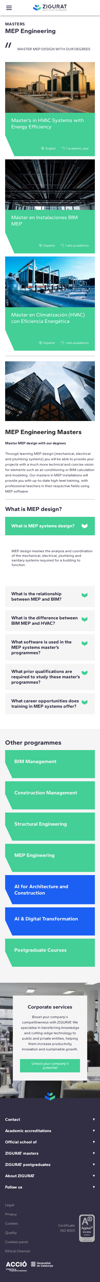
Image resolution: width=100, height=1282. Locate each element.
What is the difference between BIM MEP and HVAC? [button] (44, 620)
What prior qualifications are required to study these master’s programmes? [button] (45, 677)
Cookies (11, 1223)
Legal (9, 1205)
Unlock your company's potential (50, 1065)
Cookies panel (16, 1242)
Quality (11, 1232)
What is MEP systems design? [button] (43, 526)
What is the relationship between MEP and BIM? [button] (36, 596)
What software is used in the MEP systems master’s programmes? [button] (41, 647)
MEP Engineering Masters (43, 432)
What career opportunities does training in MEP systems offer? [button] (45, 703)
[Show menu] (9, 8)
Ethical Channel (17, 1251)
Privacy (11, 1214)
